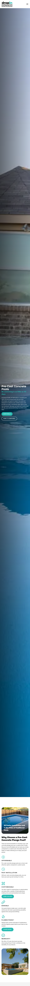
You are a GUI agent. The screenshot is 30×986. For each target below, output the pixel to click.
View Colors (7, 896)
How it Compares (9, 418)
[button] (27, 4)
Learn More (7, 929)
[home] (7, 4)
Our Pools (7, 414)
